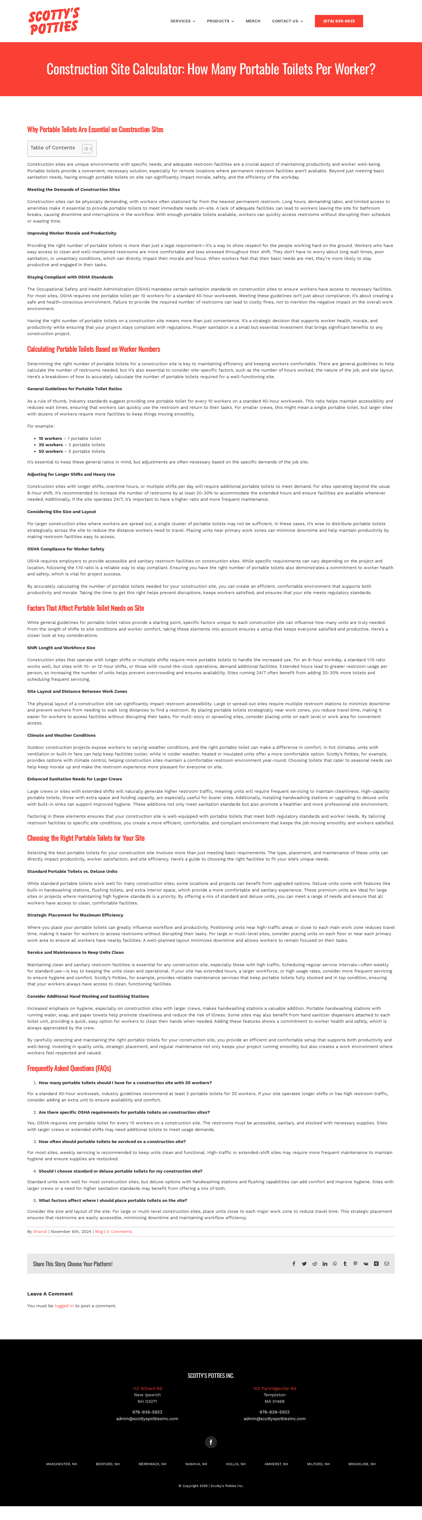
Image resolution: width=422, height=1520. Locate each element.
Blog (99, 1231)
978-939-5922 (147, 1412)
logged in (64, 1305)
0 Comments (119, 1231)
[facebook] (211, 1442)
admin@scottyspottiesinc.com (147, 1418)
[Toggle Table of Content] (84, 149)
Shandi (40, 1231)
